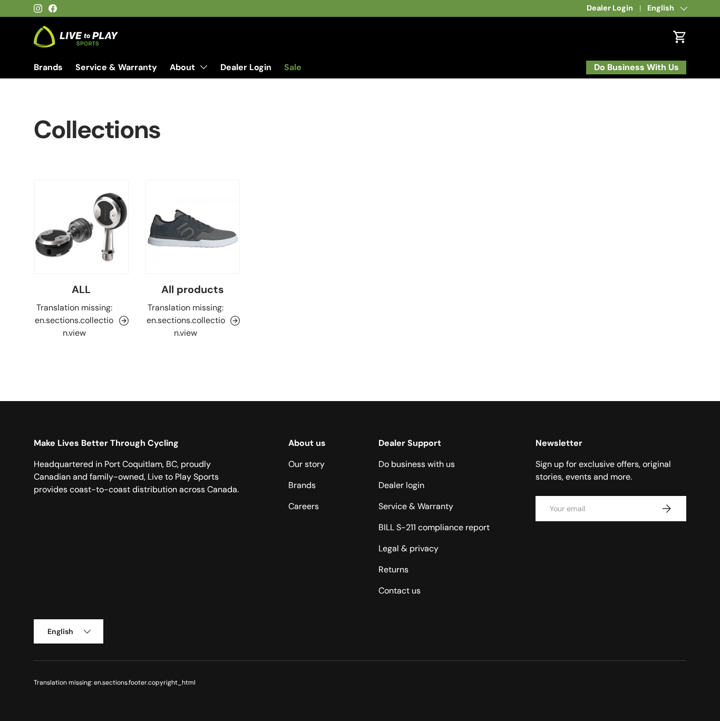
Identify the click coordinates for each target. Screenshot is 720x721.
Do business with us (416, 464)
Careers (303, 506)
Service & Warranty (116, 67)
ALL (81, 289)
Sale (292, 67)
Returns (393, 569)
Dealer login (401, 485)
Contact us (399, 590)
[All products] (193, 227)
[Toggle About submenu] (203, 67)
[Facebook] (52, 8)
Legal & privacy (408, 548)
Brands (48, 67)
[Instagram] (38, 8)
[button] (680, 36)
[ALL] (81, 227)
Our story (306, 464)
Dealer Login (610, 8)
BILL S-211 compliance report (434, 527)
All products (192, 289)
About (182, 67)
